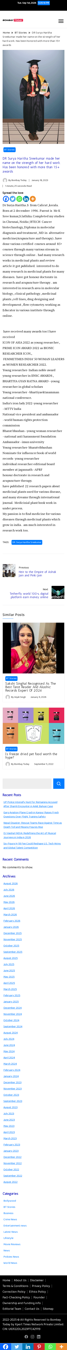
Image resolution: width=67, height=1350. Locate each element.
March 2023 (10, 1138)
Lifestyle (8, 1238)
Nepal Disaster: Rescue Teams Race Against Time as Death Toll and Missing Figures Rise (32, 825)
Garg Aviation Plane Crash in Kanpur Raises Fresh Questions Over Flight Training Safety (31, 814)
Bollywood (9, 1201)
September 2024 (12, 1026)
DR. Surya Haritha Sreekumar (26, 542)
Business (8, 1213)
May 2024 (9, 1051)
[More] (33, 199)
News (6, 1250)
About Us (20, 1280)
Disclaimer (37, 1280)
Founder (39, 1297)
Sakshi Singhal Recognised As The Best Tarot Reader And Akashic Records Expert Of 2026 (30, 686)
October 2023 (11, 1095)
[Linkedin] (26, 199)
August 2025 (10, 958)
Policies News (11, 1257)
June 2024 (9, 1045)
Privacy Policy (41, 1286)
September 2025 (12, 952)
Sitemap (48, 1308)
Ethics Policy (37, 1291)
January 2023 (11, 1151)
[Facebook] (6, 199)
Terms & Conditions (15, 1286)
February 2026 (11, 921)
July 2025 (8, 964)
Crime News (10, 1219)
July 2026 (8, 890)
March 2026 (10, 914)
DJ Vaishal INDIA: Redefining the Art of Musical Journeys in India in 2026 (29, 835)
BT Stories (9, 150)
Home (6, 1280)
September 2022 (12, 1176)
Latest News (10, 1232)
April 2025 (9, 983)
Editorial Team (12, 1308)
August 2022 (10, 1182)
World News (10, 1263)
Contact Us (32, 1308)
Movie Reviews (11, 1244)
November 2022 (12, 1163)
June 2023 (9, 1120)
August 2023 (10, 1107)
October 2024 (11, 1020)
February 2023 (11, 1145)
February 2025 (11, 995)
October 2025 (11, 946)
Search (58, 783)
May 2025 (9, 977)
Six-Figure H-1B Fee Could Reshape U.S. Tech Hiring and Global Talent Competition (32, 846)
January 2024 (11, 1076)
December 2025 (12, 933)
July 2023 (8, 1113)
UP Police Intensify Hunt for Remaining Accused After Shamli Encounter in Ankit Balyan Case (30, 804)
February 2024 (11, 1070)
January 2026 (11, 927)
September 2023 (12, 1101)
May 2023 (8, 1126)
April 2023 (9, 1132)
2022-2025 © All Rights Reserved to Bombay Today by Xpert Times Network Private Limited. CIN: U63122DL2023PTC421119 (33, 1324)
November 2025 (12, 939)
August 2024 (10, 1033)
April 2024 (9, 1058)
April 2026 (9, 908)
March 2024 (10, 1064)
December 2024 (12, 1008)
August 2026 (10, 883)
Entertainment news (15, 1226)
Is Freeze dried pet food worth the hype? (31, 755)
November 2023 (12, 1089)
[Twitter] (13, 199)
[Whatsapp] (19, 199)
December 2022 (12, 1157)
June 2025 (9, 970)
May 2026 (9, 902)
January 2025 (11, 1002)
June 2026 (9, 896)
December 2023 (12, 1082)
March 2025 (10, 989)
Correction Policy (14, 1291)
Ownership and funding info (22, 1303)
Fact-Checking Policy (16, 1297)
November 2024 (12, 1014)
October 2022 (11, 1169)
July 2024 (8, 1039)
